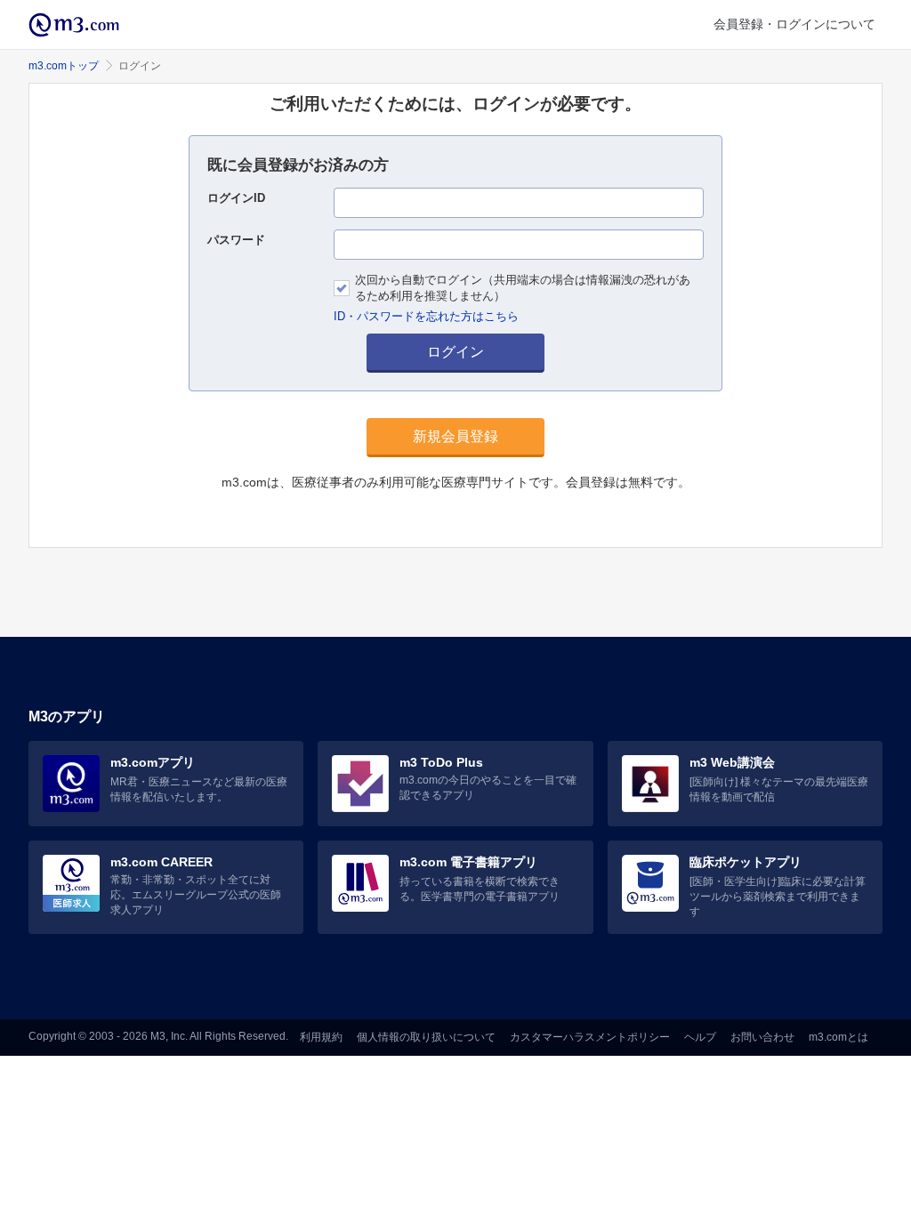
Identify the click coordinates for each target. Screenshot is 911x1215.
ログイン (455, 351)
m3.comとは (838, 1037)
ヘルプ (700, 1037)
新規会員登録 (455, 436)
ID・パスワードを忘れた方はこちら (426, 316)
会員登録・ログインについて (794, 24)
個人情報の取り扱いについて (426, 1037)
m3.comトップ (63, 66)
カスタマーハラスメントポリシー (590, 1037)
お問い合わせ (762, 1037)
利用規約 (321, 1037)
